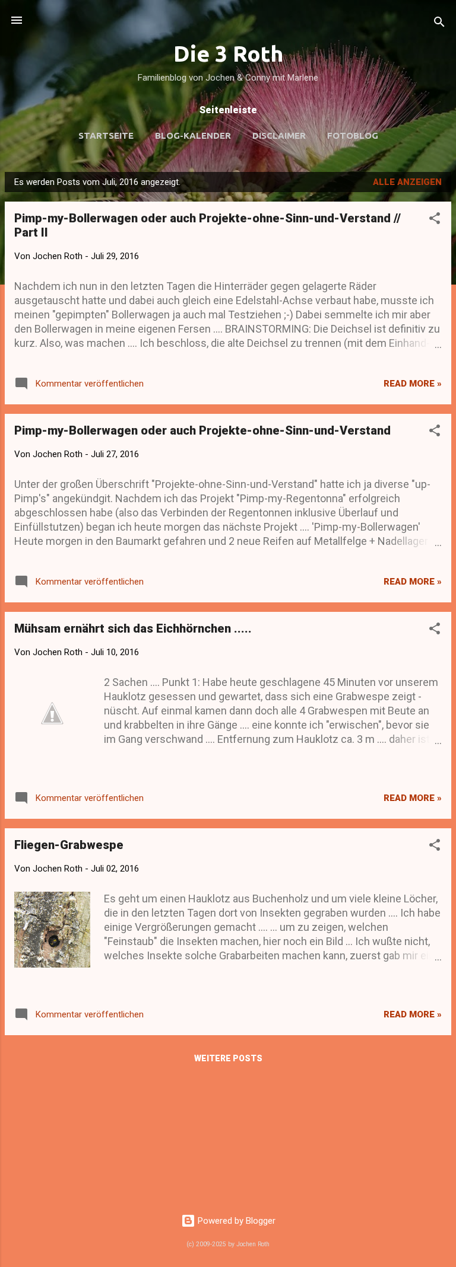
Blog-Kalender (193, 135)
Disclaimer (279, 135)
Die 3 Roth (228, 53)
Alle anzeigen (407, 182)
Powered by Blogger (235, 1220)
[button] (435, 220)
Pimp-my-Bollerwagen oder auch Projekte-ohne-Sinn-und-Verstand (202, 430)
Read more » (413, 383)
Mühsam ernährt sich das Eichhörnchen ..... (133, 628)
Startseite (106, 135)
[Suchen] (439, 24)
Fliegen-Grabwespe (69, 845)
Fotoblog (352, 135)
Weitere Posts (228, 1058)
